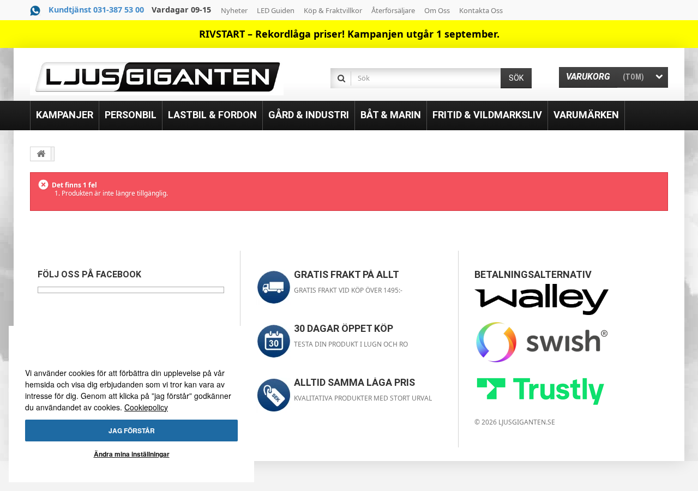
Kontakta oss (481, 10)
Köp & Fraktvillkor (333, 10)
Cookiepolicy (146, 407)
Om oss (437, 10)
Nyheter (234, 10)
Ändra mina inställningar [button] (132, 454)
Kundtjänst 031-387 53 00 (96, 9)
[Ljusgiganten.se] (157, 77)
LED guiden (275, 10)
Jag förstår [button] (132, 430)
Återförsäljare (393, 10)
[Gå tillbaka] (41, 153)
